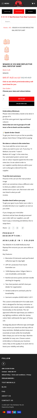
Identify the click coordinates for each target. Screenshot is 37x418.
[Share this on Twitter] (9, 228)
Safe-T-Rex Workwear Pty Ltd (15, 405)
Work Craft (6, 70)
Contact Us (7, 400)
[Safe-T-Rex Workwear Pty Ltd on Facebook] (4, 363)
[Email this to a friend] (22, 228)
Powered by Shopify (8, 407)
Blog (4, 387)
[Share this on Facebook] (13, 228)
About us (6, 396)
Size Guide (6, 88)
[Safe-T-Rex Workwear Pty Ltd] (18, 3)
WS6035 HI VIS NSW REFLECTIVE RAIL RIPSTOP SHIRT (17, 65)
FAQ (3, 391)
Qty (4, 95)
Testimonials (8, 382)
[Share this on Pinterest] (17, 228)
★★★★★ (18, 17)
